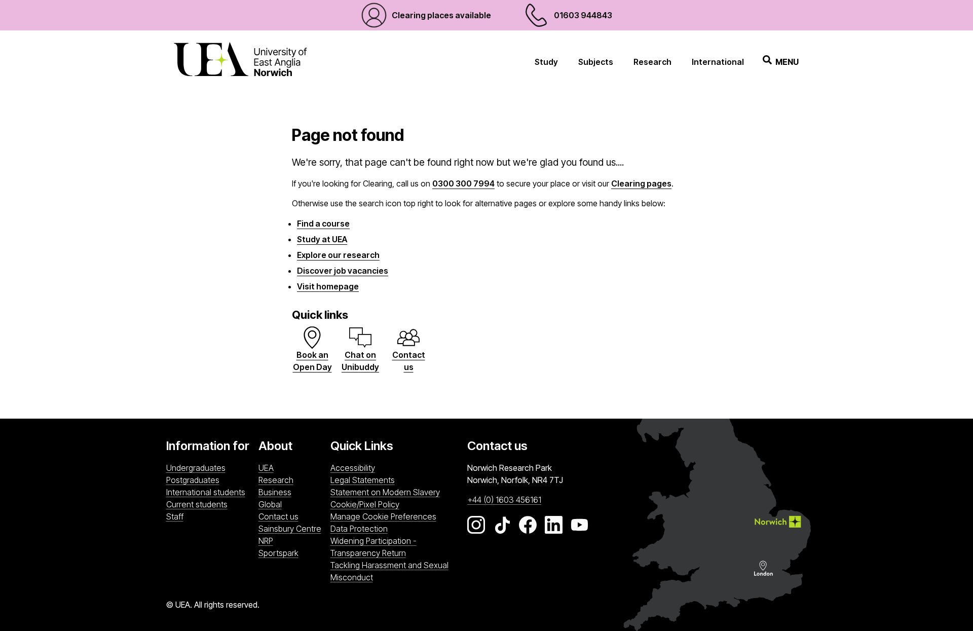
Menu (787, 62)
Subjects (595, 62)
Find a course (323, 223)
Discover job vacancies (342, 271)
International (718, 62)
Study (546, 62)
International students (205, 492)
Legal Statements (362, 480)
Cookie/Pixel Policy (364, 504)
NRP (291, 540)
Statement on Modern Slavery (385, 492)
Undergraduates (196, 468)
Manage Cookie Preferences (383, 516)
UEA (266, 468)
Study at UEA (322, 239)
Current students (197, 504)
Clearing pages (641, 183)
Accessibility (352, 468)
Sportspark (291, 552)
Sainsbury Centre (291, 528)
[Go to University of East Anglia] (240, 61)
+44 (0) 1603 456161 (504, 500)
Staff (174, 516)
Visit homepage (328, 286)
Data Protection (359, 529)
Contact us (278, 516)
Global (270, 504)
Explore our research (338, 255)
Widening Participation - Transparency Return (373, 547)
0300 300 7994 (463, 183)
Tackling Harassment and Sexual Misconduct (389, 571)
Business (274, 492)
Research (652, 62)
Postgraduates (192, 480)
